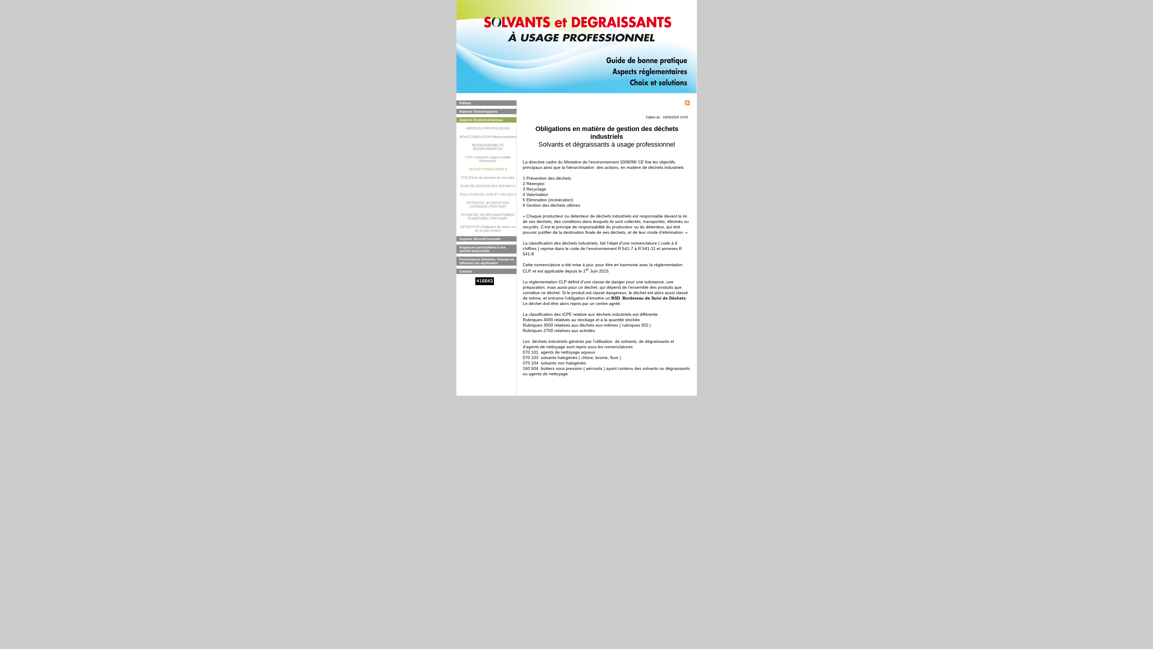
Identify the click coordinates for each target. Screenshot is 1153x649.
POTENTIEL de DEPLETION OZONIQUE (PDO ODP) (488, 204)
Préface (465, 103)
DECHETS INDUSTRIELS (488, 169)
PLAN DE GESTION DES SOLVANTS (487, 186)
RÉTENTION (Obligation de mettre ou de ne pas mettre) (487, 228)
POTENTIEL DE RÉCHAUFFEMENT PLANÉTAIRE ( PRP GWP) (488, 216)
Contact (465, 271)
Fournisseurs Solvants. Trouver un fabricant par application (486, 261)
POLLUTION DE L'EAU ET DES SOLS (488, 194)
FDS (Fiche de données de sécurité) (487, 177)
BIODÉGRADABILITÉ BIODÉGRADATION (488, 147)
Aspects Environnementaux (481, 120)
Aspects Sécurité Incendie (480, 239)
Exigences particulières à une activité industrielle (482, 249)
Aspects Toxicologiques (478, 111)
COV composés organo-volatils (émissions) (488, 159)
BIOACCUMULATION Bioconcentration (487, 137)
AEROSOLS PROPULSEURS (488, 128)
